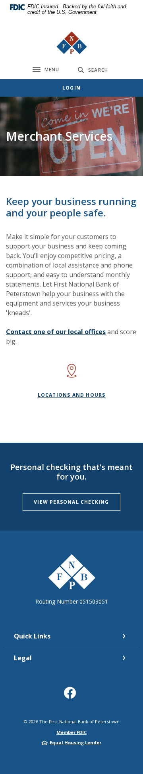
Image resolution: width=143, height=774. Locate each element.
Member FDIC (71, 732)
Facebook (71, 696)
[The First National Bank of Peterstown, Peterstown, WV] (71, 43)
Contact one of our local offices (56, 331)
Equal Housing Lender (75, 742)
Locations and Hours (72, 395)
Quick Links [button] (32, 636)
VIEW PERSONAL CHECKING (71, 502)
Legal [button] (23, 658)
